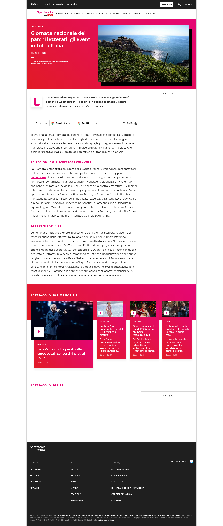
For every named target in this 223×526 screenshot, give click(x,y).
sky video (35, 482)
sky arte (35, 488)
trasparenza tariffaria (152, 515)
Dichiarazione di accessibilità (128, 488)
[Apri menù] (32, 13)
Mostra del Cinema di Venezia (89, 13)
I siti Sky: (34, 462)
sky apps (76, 475)
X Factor (115, 13)
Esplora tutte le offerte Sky (61, 4)
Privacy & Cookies (93, 515)
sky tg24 (35, 475)
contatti (177, 515)
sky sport (35, 469)
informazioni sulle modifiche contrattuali (120, 515)
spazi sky (76, 494)
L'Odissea (62, 13)
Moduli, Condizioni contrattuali (71, 515)
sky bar (75, 488)
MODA (126, 13)
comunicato (38, 177)
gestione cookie (121, 469)
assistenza (166, 515)
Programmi (77, 500)
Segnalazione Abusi (106, 520)
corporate (118, 500)
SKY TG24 (150, 13)
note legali (118, 482)
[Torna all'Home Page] (45, 13)
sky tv (74, 469)
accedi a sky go (179, 461)
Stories (137, 13)
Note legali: (117, 462)
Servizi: (74, 462)
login (188, 4)
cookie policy (119, 475)
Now (73, 482)
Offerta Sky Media (122, 494)
